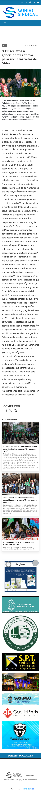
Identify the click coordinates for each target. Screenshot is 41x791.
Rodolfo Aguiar (10, 28)
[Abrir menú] (5, 23)
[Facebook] (26, 2)
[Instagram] (30, 2)
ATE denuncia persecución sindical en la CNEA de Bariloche (18, 543)
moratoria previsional (14, 32)
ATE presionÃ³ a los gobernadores (18, 36)
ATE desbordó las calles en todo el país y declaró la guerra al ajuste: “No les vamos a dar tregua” (20, 500)
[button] (22, 2)
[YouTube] (38, 2)
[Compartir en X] (11, 411)
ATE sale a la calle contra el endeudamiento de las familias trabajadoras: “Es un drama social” (20, 449)
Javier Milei (9, 40)
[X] (34, 2)
